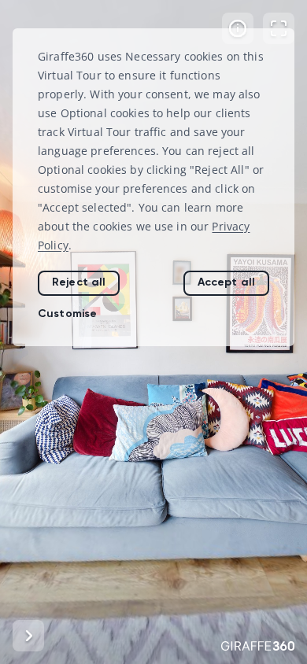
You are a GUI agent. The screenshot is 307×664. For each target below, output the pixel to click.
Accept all (226, 282)
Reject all (78, 282)
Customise (67, 313)
